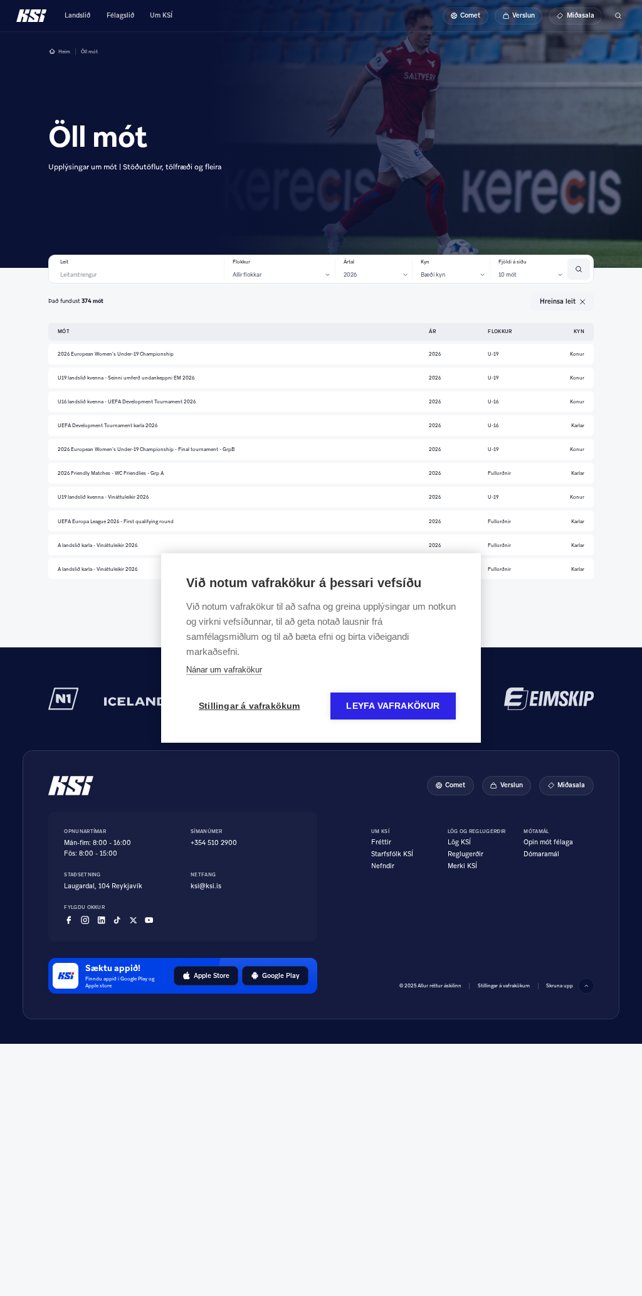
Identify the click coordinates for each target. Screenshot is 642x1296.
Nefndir (382, 866)
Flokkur (241, 261)
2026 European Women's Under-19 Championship (116, 354)
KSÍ (31, 15)
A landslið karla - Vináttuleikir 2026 (97, 545)
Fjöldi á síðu (512, 261)
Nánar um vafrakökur (224, 669)
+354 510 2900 (214, 843)
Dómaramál (541, 854)
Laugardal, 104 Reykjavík (103, 886)
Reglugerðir (465, 854)
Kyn (425, 261)
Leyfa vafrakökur (392, 706)
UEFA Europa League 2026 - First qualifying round (116, 521)
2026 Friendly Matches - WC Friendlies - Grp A (111, 473)
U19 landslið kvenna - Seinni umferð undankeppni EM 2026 (126, 377)
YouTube (149, 920)
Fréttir (381, 842)
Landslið (77, 15)
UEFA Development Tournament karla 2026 (107, 425)
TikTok (117, 920)
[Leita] (618, 16)
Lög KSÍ (459, 842)
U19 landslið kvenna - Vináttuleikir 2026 (103, 497)
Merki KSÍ (462, 866)
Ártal (349, 261)
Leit (64, 261)
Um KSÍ (161, 15)
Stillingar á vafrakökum (249, 706)
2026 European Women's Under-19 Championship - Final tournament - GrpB (146, 449)
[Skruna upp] (586, 986)
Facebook (68, 920)
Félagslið (120, 15)
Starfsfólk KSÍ (392, 854)
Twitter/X (133, 920)
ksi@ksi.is (206, 886)
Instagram (85, 920)
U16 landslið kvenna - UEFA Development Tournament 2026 (127, 401)
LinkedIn (101, 920)
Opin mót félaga (548, 842)
